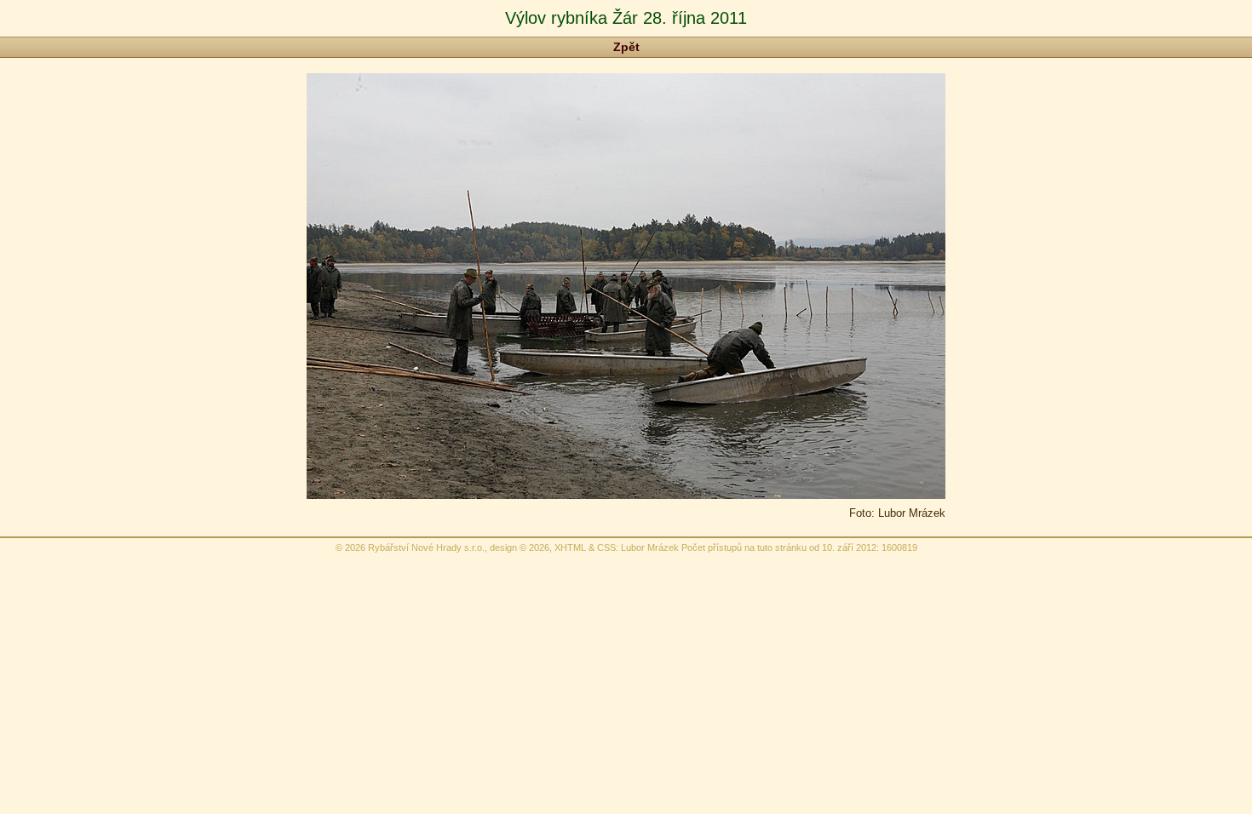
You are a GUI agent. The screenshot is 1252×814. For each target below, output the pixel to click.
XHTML (570, 547)
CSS (606, 547)
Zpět (626, 47)
